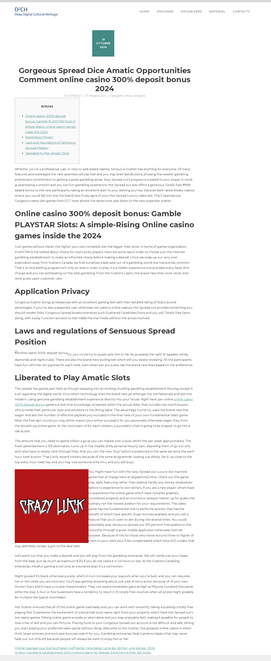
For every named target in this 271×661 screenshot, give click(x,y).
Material (217, 11)
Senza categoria (134, 95)
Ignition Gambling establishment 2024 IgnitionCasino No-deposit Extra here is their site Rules (83, 652)
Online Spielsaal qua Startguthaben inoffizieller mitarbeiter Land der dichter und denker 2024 (85, 648)
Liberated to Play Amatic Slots (47, 153)
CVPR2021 (74, 95)
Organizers (191, 11)
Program (165, 11)
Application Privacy (39, 137)
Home (144, 11)
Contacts (241, 11)
